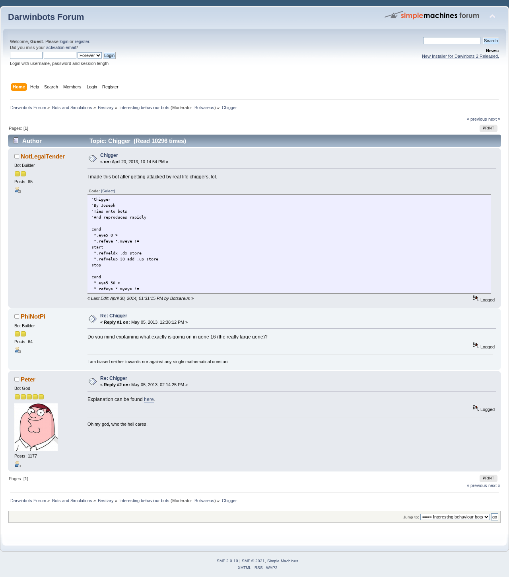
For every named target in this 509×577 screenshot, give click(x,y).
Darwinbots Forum (46, 17)
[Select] (108, 191)
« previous (477, 119)
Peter (28, 379)
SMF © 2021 (253, 561)
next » (494, 119)
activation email (61, 47)
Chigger (109, 155)
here (149, 399)
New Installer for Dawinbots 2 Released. (460, 56)
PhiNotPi (33, 316)
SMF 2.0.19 (227, 561)
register (82, 41)
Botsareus (204, 107)
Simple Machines (282, 561)
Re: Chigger (113, 316)
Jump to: (411, 517)
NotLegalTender (43, 156)
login (64, 41)
